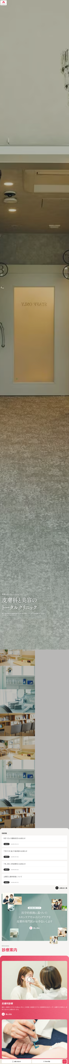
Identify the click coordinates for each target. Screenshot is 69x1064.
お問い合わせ (17, 1061)
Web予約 (47, 1061)
